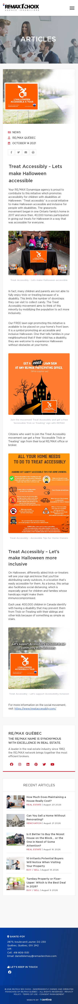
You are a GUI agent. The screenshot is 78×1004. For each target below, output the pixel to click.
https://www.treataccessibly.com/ (35, 708)
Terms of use (30, 994)
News (16, 132)
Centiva (46, 999)
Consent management (51, 994)
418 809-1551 (21, 953)
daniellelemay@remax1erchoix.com (36, 956)
